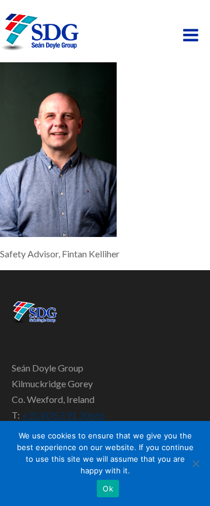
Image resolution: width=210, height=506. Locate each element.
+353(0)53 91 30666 (63, 414)
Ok (108, 488)
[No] (195, 463)
